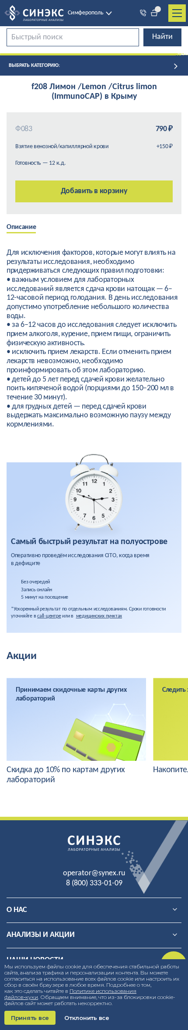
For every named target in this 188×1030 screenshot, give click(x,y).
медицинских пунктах (99, 616)
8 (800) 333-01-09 (94, 883)
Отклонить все (86, 1017)
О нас (17, 910)
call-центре (49, 616)
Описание (21, 227)
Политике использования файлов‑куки (70, 994)
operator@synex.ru (94, 873)
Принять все (30, 1017)
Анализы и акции (41, 935)
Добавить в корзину (94, 191)
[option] (28, 228)
